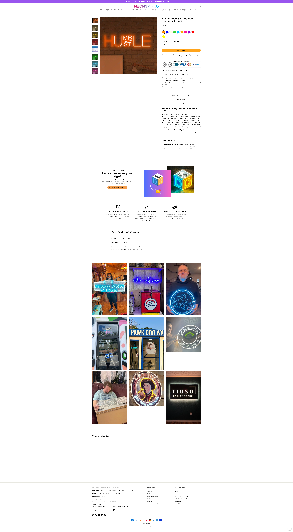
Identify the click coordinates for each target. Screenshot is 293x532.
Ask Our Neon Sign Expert (154, 503)
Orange (181, 32)
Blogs (193, 10)
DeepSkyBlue (178, 32)
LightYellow (170, 32)
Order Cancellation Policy (181, 498)
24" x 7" (165, 44)
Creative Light (180, 10)
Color (168, 29)
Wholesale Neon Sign (152, 496)
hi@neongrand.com (101, 496)
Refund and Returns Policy (182, 496)
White (196, 32)
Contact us (150, 493)
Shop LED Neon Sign (139, 10)
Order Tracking (179, 501)
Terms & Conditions (180, 503)
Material (181, 103)
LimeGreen (174, 32)
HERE (180, 218)
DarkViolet (189, 32)
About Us (149, 491)
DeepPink (185, 32)
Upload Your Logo (161, 10)
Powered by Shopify (146, 526)
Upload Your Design (117, 187)
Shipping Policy (179, 493)
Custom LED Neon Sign (115, 10)
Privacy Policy (150, 501)
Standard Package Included (181, 91)
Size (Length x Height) (171, 41)
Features (181, 99)
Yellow (163, 36)
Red (192, 32)
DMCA (149, 498)
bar (182, 118)
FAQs (176, 491)
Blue (167, 32)
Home (99, 10)
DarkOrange (163, 32)
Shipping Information (181, 95)
